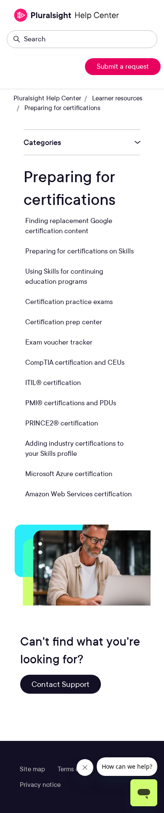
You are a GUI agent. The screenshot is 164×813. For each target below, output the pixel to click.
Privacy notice (40, 785)
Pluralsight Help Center (47, 98)
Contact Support (61, 684)
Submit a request (123, 66)
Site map (32, 769)
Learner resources (117, 98)
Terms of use (75, 769)
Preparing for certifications (62, 108)
